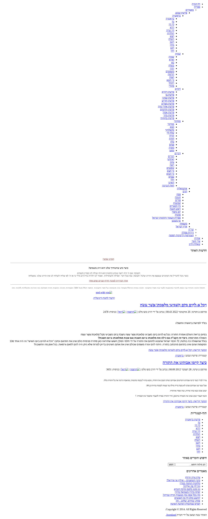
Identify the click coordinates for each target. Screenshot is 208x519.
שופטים (170, 168)
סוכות (178, 214)
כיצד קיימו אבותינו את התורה (185, 362)
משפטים (170, 71)
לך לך (171, 24)
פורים (178, 200)
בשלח (171, 65)
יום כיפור (176, 212)
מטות (171, 147)
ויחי (172, 50)
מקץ (172, 45)
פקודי (171, 86)
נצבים (171, 176)
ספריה (197, 7)
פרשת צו (170, 94)
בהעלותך (169, 130)
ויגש (172, 48)
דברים (178, 153)
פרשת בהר (168, 115)
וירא (172, 27)
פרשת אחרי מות (166, 106)
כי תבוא (170, 173)
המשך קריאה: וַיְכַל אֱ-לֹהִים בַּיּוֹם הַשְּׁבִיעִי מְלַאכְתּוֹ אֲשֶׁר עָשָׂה (178, 350)
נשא (172, 127)
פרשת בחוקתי (167, 118)
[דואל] (121, 311)
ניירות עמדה (188, 232)
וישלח (171, 39)
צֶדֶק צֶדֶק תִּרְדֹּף (192, 477)
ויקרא (178, 89)
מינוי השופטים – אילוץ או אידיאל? (183, 480)
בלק (172, 141)
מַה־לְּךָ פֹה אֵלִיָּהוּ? (191, 486)
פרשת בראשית (192, 419)
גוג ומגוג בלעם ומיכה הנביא (187, 489)
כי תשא (170, 80)
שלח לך (170, 132)
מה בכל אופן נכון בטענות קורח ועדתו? (181, 495)
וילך (172, 179)
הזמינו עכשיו (108, 256)
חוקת (171, 138)
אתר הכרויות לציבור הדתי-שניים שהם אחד (108, 278)
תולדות (170, 33)
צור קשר (196, 241)
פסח (178, 194)
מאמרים (190, 9)
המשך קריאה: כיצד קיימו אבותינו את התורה (185, 401)
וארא (171, 59)
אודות (197, 238)
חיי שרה (170, 30)
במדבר (177, 121)
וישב (172, 42)
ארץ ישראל (181, 226)
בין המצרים (175, 206)
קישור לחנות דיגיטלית (104, 298)
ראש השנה (175, 209)
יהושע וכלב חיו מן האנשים (187, 498)
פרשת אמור (168, 112)
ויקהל (171, 83)
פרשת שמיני (168, 97)
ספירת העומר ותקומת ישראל (166, 217)
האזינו (171, 182)
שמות (178, 53)
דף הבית (196, 4)
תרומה (171, 74)
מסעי (171, 150)
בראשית (176, 15)
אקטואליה (182, 188)
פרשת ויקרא (168, 91)
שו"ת (191, 229)
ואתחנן (170, 159)
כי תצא (170, 171)
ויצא (172, 36)
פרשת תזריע (168, 100)
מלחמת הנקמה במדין (190, 483)
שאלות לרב (194, 244)
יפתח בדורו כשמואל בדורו (187, 492)
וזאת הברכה (168, 185)
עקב (172, 162)
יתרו (172, 68)
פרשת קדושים (167, 109)
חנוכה (178, 197)
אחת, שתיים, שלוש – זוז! (188, 500)
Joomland (171, 514)
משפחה (183, 223)
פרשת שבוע (181, 12)
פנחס (171, 144)
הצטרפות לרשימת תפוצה (181, 235)
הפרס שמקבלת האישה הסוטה (185, 503)
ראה (172, 165)
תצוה (171, 77)
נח (173, 21)
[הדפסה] (132, 311)
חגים (185, 191)
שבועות (177, 203)
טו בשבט (176, 220)
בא (172, 62)
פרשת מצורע (167, 103)
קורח (171, 135)
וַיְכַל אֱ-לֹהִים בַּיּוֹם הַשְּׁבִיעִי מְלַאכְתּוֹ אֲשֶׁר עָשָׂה (173, 305)
